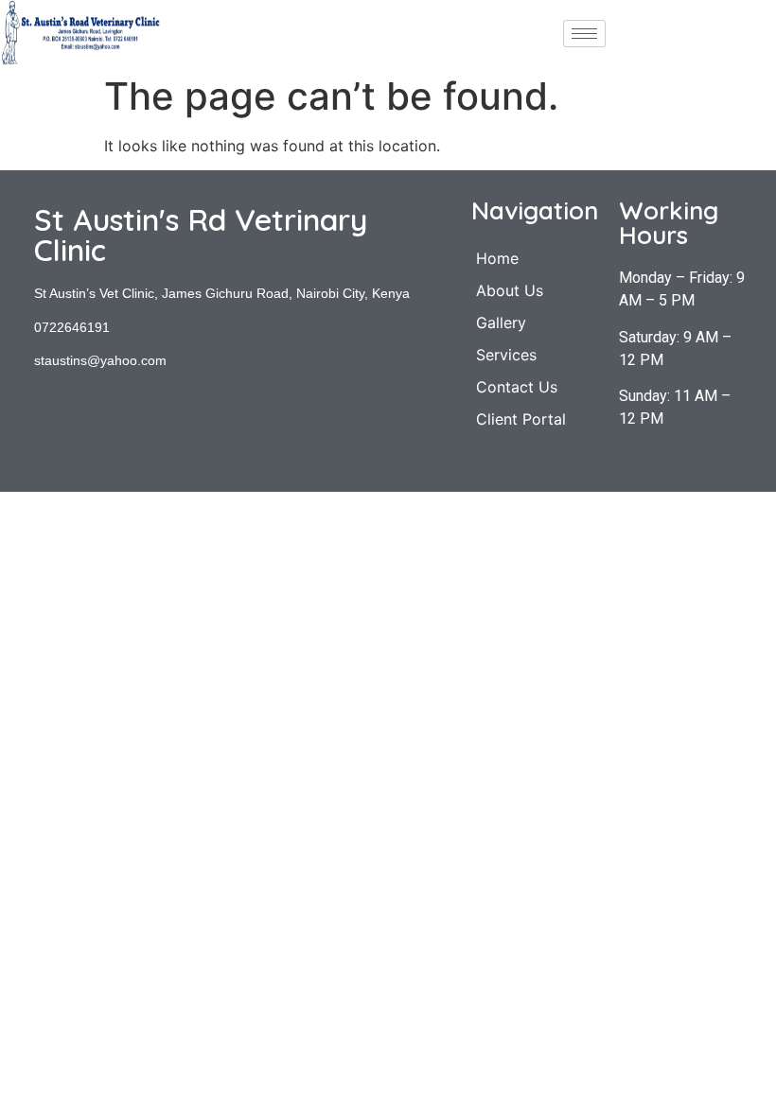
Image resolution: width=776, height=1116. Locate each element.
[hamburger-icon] (584, 33)
